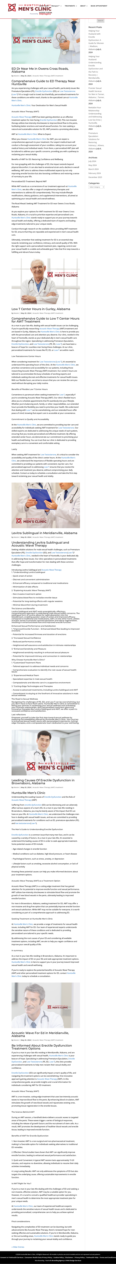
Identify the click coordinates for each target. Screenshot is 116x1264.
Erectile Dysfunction (44, 91)
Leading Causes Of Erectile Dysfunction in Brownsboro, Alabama (43, 781)
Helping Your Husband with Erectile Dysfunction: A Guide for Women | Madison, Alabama (96, 40)
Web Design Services (73, 1260)
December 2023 (95, 177)
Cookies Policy (58, 1257)
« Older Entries (18, 1247)
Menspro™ (55, 6)
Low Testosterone (67, 91)
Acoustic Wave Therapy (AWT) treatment (48, 76)
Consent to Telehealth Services (11, 1257)
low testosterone (22, 823)
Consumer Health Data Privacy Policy (38, 1257)
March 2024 (93, 169)
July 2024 (92, 161)
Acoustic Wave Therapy (21, 117)
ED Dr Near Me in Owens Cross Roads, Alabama (40, 70)
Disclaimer (69, 1257)
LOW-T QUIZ (43, 6)
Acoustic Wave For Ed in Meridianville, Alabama (40, 1034)
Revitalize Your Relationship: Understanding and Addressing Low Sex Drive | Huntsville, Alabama (95, 116)
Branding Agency (58, 1260)
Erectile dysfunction (20, 835)
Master (16, 76)
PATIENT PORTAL (45, 13)
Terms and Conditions (108, 1257)
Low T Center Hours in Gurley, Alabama (41, 309)
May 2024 (92, 165)
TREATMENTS (70, 6)
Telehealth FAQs (92, 1257)
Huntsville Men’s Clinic (21, 105)
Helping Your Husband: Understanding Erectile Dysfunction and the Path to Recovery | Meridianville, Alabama (95, 68)
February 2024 (94, 173)
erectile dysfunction (33, 805)
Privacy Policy (80, 1257)
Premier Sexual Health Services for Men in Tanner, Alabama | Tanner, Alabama (96, 94)
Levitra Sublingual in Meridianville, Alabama (44, 533)
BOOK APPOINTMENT (99, 6)
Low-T (14, 94)
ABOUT (83, 6)
